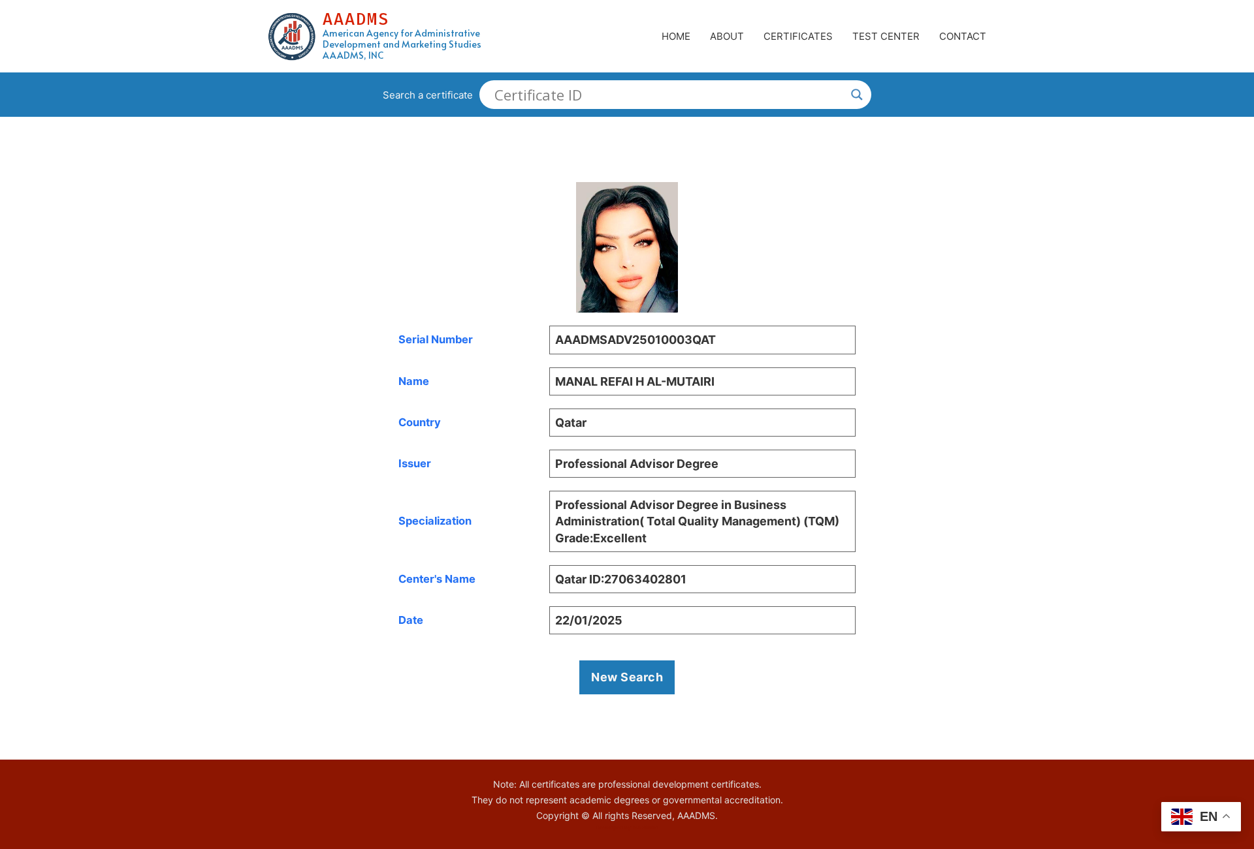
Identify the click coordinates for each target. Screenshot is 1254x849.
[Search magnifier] (857, 94)
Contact (962, 36)
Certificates (798, 36)
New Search (627, 677)
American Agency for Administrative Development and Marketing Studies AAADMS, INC (402, 44)
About (727, 36)
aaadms (356, 19)
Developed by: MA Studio (627, 827)
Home (676, 36)
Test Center (886, 36)
